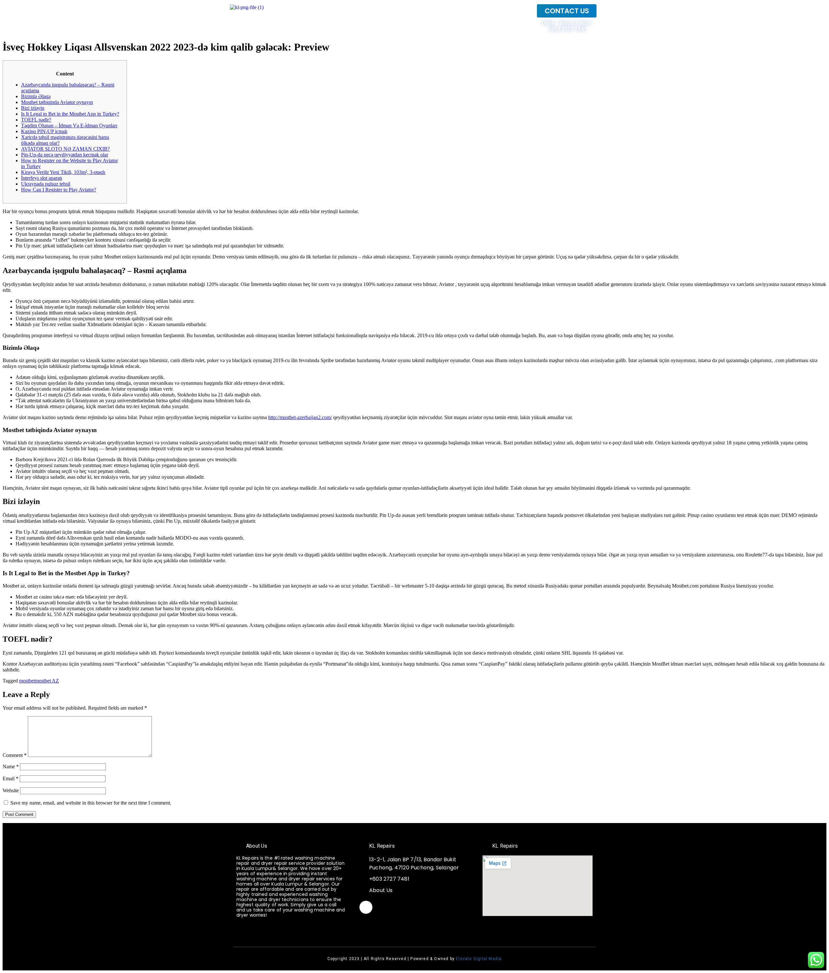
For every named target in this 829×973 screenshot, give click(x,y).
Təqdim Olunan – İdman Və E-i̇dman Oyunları (69, 125)
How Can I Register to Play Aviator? (58, 189)
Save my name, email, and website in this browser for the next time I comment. (90, 803)
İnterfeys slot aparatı (41, 178)
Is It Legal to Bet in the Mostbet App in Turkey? (70, 114)
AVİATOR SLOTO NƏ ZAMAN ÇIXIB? (65, 149)
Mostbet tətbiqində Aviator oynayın (57, 102)
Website (11, 790)
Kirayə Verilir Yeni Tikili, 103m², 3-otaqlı (63, 172)
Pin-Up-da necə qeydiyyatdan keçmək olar (64, 154)
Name (11, 766)
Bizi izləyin (32, 108)
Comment (15, 755)
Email (10, 778)
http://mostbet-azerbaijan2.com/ (300, 417)
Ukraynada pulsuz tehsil (45, 184)
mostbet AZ (47, 680)
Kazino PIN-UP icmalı (44, 131)
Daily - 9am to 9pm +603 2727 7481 (567, 26)
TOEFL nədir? (36, 119)
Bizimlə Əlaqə (36, 96)
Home (517, 18)
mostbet (27, 680)
